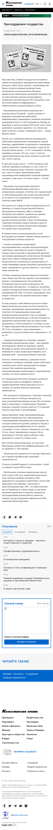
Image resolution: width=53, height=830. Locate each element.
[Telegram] (15, 517)
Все (49, 526)
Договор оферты (9, 763)
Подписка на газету (36, 771)
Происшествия (34, 726)
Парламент (8, 722)
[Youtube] (21, 806)
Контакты (19, 674)
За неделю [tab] (20, 532)
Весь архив (43, 603)
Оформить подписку (26, 642)
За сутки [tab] (7, 532)
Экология (31, 734)
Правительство (34, 717)
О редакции (32, 674)
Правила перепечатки (14, 677)
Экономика (32, 722)
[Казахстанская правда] (14, 3)
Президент (8, 717)
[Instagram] (26, 806)
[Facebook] (4, 517)
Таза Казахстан (10, 742)
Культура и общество (13, 734)
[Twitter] (10, 517)
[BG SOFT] (14, 823)
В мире (5, 738)
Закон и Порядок (35, 730)
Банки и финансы (11, 726)
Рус (37, 4)
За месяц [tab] (32, 532)
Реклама (7, 674)
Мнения (6, 730)
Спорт (29, 738)
